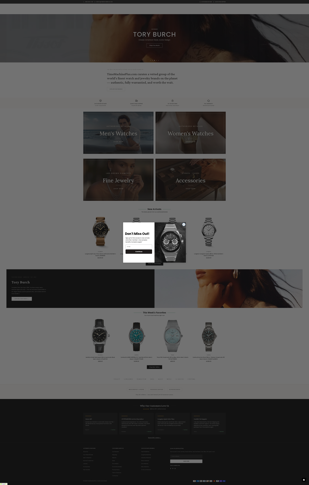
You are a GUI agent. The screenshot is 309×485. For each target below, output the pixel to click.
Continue (138, 252)
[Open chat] (304, 480)
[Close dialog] (183, 224)
